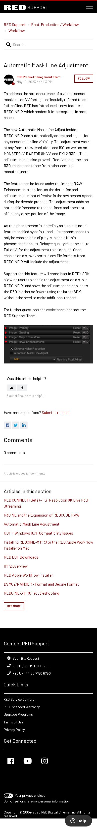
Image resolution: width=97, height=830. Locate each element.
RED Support (15, 24)
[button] (89, 6)
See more (14, 606)
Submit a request (56, 412)
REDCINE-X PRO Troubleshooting (31, 593)
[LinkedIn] (24, 425)
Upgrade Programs (18, 714)
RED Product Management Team (38, 77)
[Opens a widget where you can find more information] (78, 821)
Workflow (16, 30)
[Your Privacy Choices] (9, 795)
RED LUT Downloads (21, 557)
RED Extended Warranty (22, 707)
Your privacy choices (30, 795)
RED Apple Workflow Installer (28, 575)
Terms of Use (13, 722)
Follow (84, 78)
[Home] (26, 7)
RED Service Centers (19, 699)
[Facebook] (7, 425)
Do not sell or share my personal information (37, 801)
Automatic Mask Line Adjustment (31, 524)
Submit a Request (25, 658)
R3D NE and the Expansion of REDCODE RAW (42, 515)
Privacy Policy (14, 729)
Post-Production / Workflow (55, 24)
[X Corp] (15, 425)
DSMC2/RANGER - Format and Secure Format (41, 584)
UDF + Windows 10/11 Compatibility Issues (38, 533)
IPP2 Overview (16, 566)
